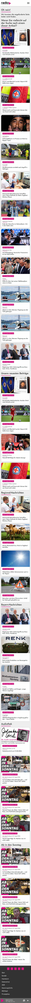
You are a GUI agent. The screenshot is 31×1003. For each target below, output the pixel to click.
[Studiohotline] (23, 969)
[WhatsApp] (8, 969)
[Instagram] (15, 969)
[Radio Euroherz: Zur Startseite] (13, 3)
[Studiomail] (19, 969)
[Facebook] (12, 969)
